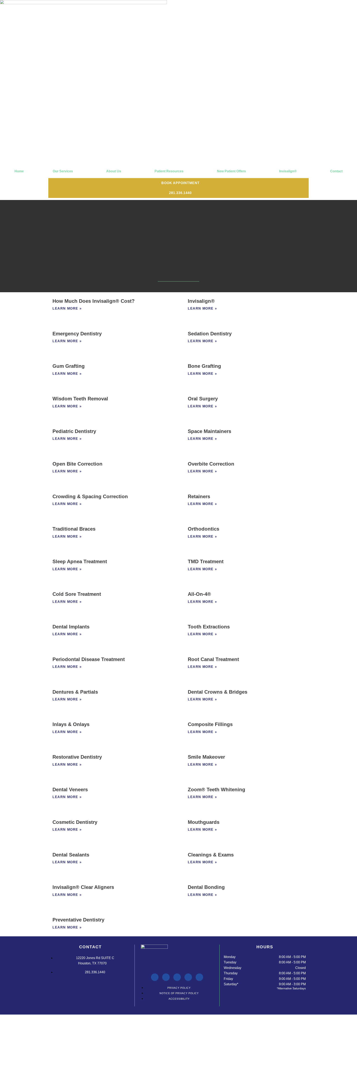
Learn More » (67, 308)
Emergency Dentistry (77, 333)
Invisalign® (288, 171)
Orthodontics (203, 529)
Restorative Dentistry (77, 757)
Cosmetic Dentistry (74, 822)
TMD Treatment (206, 561)
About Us (113, 171)
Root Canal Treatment (213, 659)
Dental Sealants (70, 854)
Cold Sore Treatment (76, 594)
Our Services (63, 171)
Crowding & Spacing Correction (90, 496)
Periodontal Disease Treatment (88, 659)
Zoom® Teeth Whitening (216, 789)
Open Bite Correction (77, 464)
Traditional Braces (73, 529)
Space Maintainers (209, 431)
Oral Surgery (203, 398)
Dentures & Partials (75, 692)
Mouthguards (203, 822)
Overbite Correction (211, 464)
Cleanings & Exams (211, 854)
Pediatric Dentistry (74, 431)
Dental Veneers (70, 789)
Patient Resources (169, 171)
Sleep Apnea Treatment (79, 561)
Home (19, 171)
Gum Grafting (68, 366)
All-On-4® (199, 594)
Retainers (199, 496)
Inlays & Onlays (70, 724)
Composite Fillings (210, 724)
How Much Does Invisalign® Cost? (93, 301)
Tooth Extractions (209, 626)
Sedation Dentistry (210, 333)
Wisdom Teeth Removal (80, 398)
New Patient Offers (231, 171)
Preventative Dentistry (78, 920)
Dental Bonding (206, 887)
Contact (336, 171)
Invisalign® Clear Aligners (83, 887)
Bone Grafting (204, 366)
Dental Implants (70, 626)
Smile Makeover (206, 757)
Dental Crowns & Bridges (217, 692)
